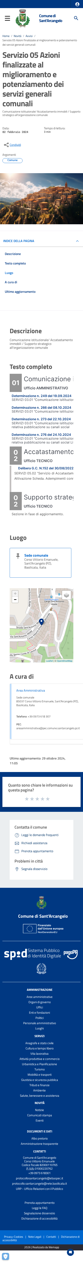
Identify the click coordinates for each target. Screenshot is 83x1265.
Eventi (40, 1120)
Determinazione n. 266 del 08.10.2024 (41, 408)
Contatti (39, 1151)
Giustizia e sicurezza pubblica (39, 1080)
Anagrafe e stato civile (39, 1043)
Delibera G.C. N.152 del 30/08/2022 (46, 468)
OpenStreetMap (64, 660)
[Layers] (66, 595)
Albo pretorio (39, 1138)
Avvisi (29, 36)
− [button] (15, 599)
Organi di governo (39, 1002)
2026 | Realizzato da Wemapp (41, 1247)
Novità (17, 36)
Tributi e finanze (39, 1085)
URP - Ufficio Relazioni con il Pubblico (39, 1188)
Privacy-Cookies (13, 1236)
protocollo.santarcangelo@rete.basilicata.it (39, 1183)
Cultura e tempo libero (40, 1048)
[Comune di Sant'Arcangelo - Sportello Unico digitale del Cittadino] (22, 17)
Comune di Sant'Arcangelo (50, 18)
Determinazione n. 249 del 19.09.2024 (42, 396)
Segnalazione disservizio (39, 1213)
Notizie (39, 1110)
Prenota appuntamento (40, 1202)
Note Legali (34, 1236)
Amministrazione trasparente (39, 1143)
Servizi (39, 1036)
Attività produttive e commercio (40, 1058)
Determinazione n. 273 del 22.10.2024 (41, 419)
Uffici (39, 1007)
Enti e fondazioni (39, 1012)
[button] (77, 4)
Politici (39, 1017)
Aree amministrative (40, 996)
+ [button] (15, 593)
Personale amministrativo (39, 1023)
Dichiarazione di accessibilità (39, 1218)
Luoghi (39, 1028)
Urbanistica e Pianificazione (39, 1064)
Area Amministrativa (30, 690)
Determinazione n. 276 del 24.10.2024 (41, 435)
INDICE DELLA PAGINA (18, 240)
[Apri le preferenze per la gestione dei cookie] (7, 1258)
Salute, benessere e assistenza (39, 1095)
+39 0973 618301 (39, 1173)
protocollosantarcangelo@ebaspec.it (39, 1178)
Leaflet (49, 660)
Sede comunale (36, 555)
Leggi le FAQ (39, 1208)
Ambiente (39, 1090)
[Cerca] (76, 18)
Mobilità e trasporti (40, 1074)
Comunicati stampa (39, 1115)
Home (5, 36)
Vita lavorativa (39, 1053)
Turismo (39, 1069)
